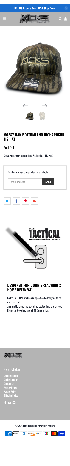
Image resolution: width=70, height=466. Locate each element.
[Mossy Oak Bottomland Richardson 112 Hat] (35, 68)
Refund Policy (10, 391)
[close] (66, 8)
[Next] (45, 106)
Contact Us (9, 383)
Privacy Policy (10, 387)
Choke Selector (11, 376)
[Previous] (25, 106)
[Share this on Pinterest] (25, 201)
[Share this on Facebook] (16, 201)
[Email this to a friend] (34, 201)
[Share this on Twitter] (7, 201)
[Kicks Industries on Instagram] (14, 403)
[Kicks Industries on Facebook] (5, 403)
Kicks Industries (30, 425)
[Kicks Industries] (35, 19)
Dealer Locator (11, 379)
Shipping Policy (11, 395)
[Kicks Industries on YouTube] (9, 403)
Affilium (51, 425)
